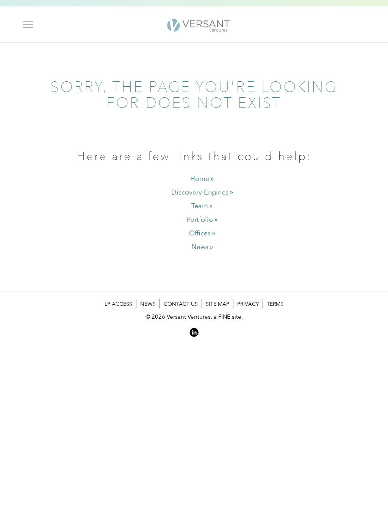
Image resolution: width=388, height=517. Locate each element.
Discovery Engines (199, 192)
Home (199, 178)
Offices (200, 233)
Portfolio (200, 219)
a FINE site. (228, 316)
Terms (275, 304)
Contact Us (181, 304)
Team (199, 206)
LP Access (118, 304)
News (199, 247)
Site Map (217, 304)
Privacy (248, 304)
